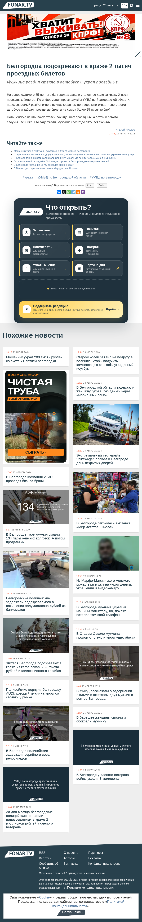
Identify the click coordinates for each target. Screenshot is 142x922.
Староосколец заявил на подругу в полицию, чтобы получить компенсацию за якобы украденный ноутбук (74, 154)
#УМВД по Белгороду (105, 177)
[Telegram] (73, 192)
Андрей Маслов (125, 129)
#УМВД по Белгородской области (61, 177)
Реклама (94, 858)
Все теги (45, 858)
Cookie (44, 897)
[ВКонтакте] (59, 192)
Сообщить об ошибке (48, 866)
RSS (42, 853)
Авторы (69, 858)
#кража (28, 177)
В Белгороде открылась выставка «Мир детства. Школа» (46, 168)
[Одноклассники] (78, 192)
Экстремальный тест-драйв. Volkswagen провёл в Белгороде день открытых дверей (61, 161)
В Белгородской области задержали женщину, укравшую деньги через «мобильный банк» (65, 158)
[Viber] (83, 192)
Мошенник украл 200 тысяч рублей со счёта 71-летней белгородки (52, 151)
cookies (70, 880)
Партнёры (95, 853)
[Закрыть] (138, 54)
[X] (64, 192)
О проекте (71, 853)
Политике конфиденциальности (90, 888)
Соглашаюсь (72, 912)
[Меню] (137, 5)
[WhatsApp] (68, 192)
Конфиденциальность (104, 864)
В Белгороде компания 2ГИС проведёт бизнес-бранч (44, 165)
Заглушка (71, 864)
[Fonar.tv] (18, 5)
